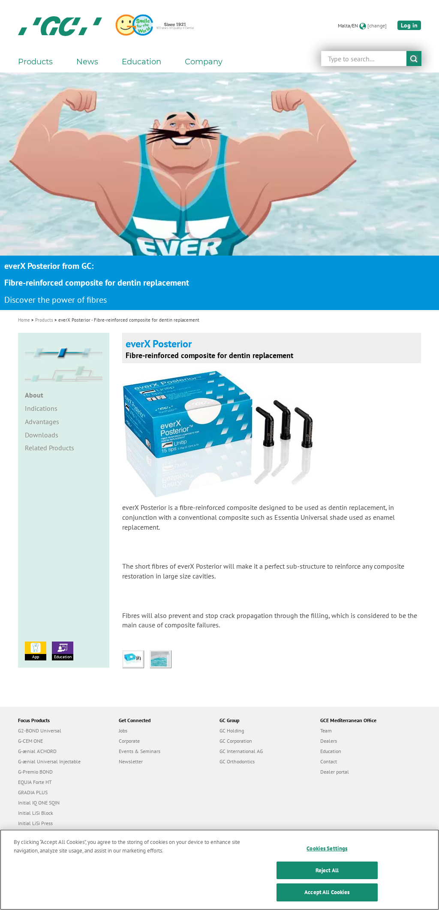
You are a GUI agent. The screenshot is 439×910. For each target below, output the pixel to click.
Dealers (328, 741)
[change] (377, 25)
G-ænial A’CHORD (37, 751)
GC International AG (241, 751)
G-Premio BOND (35, 771)
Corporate (129, 741)
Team (326, 730)
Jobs (123, 730)
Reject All (327, 870)
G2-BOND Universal (39, 730)
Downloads (41, 435)
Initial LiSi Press (35, 823)
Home (24, 320)
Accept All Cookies (326, 892)
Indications (41, 408)
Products (44, 320)
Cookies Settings (327, 848)
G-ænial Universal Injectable (49, 761)
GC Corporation (236, 741)
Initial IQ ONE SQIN (39, 802)
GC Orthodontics (237, 761)
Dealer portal (334, 771)
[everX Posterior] (136, 658)
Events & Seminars (139, 751)
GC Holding (232, 730)
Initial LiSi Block (35, 813)
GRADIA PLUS (33, 792)
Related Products (49, 447)
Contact (328, 761)
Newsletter (131, 761)
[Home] (60, 25)
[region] (219, 869)
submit (413, 58)
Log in (409, 25)
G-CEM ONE (30, 741)
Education (63, 657)
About (34, 395)
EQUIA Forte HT (35, 782)
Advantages (42, 421)
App (35, 657)
